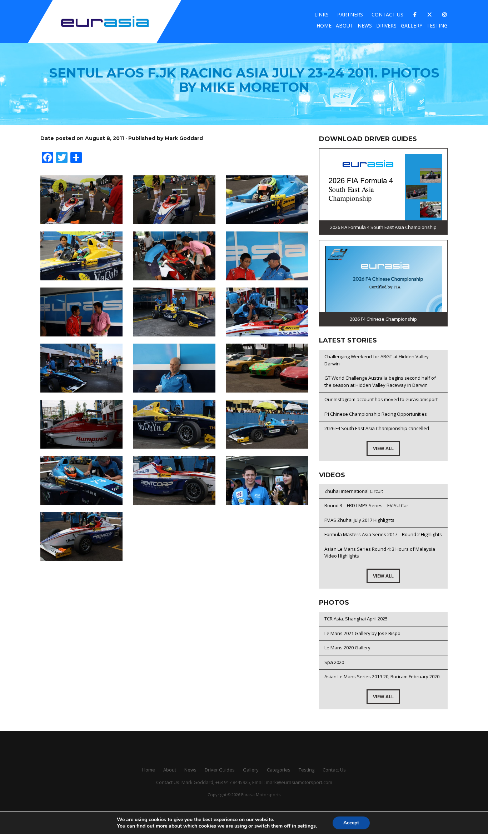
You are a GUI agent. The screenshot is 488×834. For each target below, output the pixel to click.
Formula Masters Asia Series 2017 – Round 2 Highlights (383, 534)
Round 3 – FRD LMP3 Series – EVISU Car (366, 505)
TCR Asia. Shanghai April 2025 (356, 618)
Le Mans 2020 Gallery (347, 647)
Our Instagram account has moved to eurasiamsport (381, 399)
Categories (278, 769)
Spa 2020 (334, 662)
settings (307, 826)
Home (324, 25)
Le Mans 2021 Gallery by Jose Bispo (362, 633)
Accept (351, 822)
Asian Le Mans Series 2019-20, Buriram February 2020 (381, 676)
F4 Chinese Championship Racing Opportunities (375, 414)
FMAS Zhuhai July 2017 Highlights (359, 520)
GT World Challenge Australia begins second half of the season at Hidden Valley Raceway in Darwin (380, 381)
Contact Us (387, 14)
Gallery (411, 25)
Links (321, 14)
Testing (437, 25)
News (365, 25)
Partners (350, 14)
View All (383, 448)
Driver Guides (220, 769)
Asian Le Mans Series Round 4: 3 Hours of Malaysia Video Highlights (379, 552)
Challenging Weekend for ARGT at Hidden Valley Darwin (376, 360)
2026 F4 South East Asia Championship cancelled (376, 428)
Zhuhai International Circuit (353, 491)
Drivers (386, 25)
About (344, 25)
